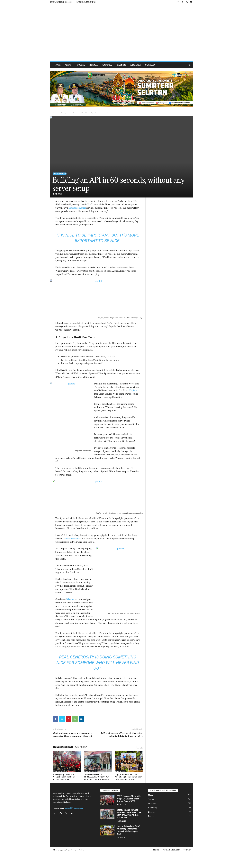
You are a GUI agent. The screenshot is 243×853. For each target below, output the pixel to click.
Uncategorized (65, 113)
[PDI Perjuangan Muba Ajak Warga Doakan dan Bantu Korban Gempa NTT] (67, 761)
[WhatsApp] (75, 719)
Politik (81, 65)
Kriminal (93, 65)
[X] (187, 2)
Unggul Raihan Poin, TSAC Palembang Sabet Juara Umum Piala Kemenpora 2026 (128, 776)
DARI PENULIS (81, 747)
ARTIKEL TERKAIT (63, 747)
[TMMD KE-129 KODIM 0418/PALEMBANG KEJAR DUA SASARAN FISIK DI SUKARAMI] (98, 761)
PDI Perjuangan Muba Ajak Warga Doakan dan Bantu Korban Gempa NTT (64, 776)
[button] (189, 65)
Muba (150, 795)
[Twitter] (62, 719)
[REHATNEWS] (121, 32)
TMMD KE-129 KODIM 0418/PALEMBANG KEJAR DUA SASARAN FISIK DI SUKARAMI (96, 776)
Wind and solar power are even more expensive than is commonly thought (72, 734)
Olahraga (150, 65)
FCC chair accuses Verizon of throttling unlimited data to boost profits (122, 734)
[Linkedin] (81, 719)
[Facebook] (178, 2)
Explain (133, 390)
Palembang (152, 808)
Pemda (68, 65)
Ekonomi (121, 65)
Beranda (55, 113)
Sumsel (151, 799)
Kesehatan (135, 65)
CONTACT (187, 850)
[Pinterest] (68, 719)
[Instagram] (182, 2)
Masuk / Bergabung (85, 2)
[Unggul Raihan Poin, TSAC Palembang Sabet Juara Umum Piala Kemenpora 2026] (129, 761)
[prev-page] (138, 747)
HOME (57, 65)
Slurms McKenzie (77, 207)
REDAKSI (156, 850)
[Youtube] (191, 2)
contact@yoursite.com (74, 808)
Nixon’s (70, 599)
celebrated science (72, 538)
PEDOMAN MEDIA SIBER (171, 850)
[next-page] (141, 747)
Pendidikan (107, 65)
